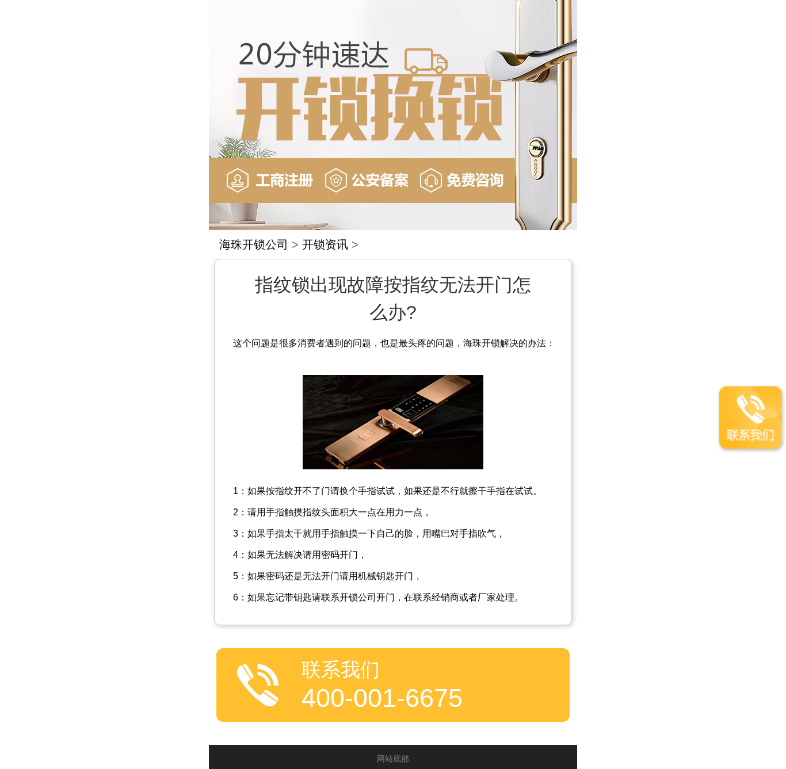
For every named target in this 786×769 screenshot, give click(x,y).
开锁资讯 (325, 244)
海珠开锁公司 (253, 244)
